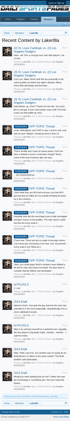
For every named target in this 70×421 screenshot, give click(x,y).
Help (66, 412)
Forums (34, 19)
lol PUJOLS (21, 284)
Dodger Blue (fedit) (11, 412)
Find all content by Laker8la (17, 396)
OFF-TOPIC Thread (35, 126)
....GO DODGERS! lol (24, 175)
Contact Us (56, 412)
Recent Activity (11, 24)
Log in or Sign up (56, 3)
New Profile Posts (29, 24)
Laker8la (26, 62)
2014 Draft (20, 301)
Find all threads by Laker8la (45, 396)
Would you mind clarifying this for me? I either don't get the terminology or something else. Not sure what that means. (39, 379)
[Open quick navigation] (65, 33)
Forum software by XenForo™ (15, 417)
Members (48, 19)
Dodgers (21, 19)
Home (8, 19)
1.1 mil (17, 288)
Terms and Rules (61, 417)
